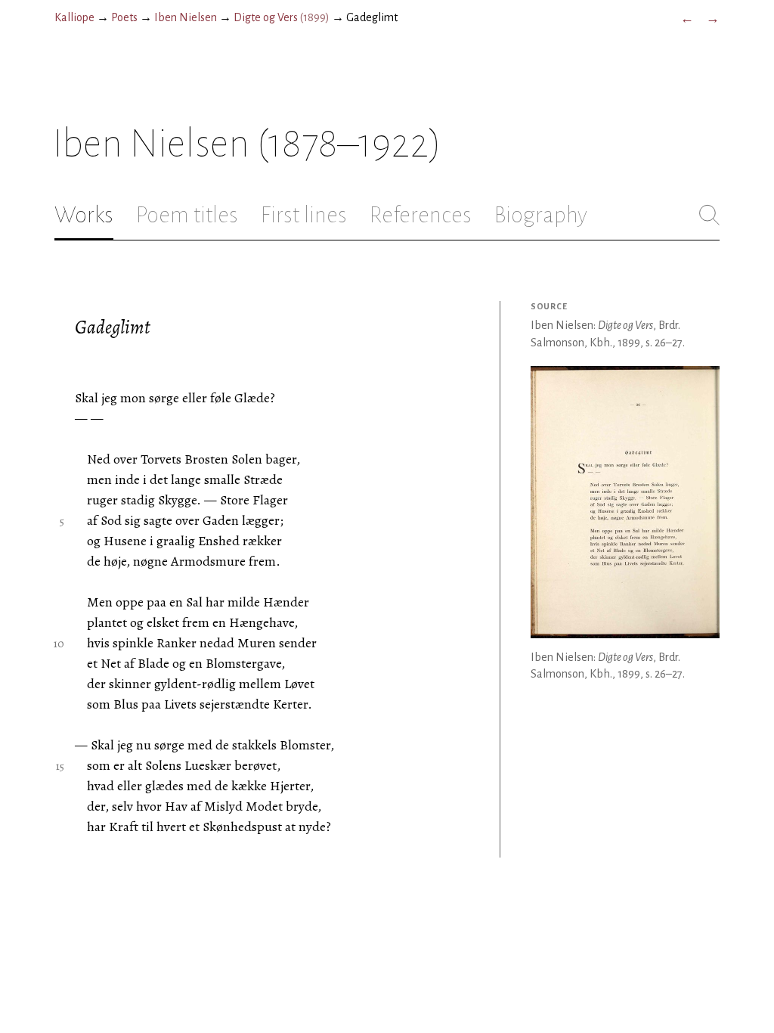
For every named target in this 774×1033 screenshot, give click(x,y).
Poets (124, 17)
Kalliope (74, 17)
